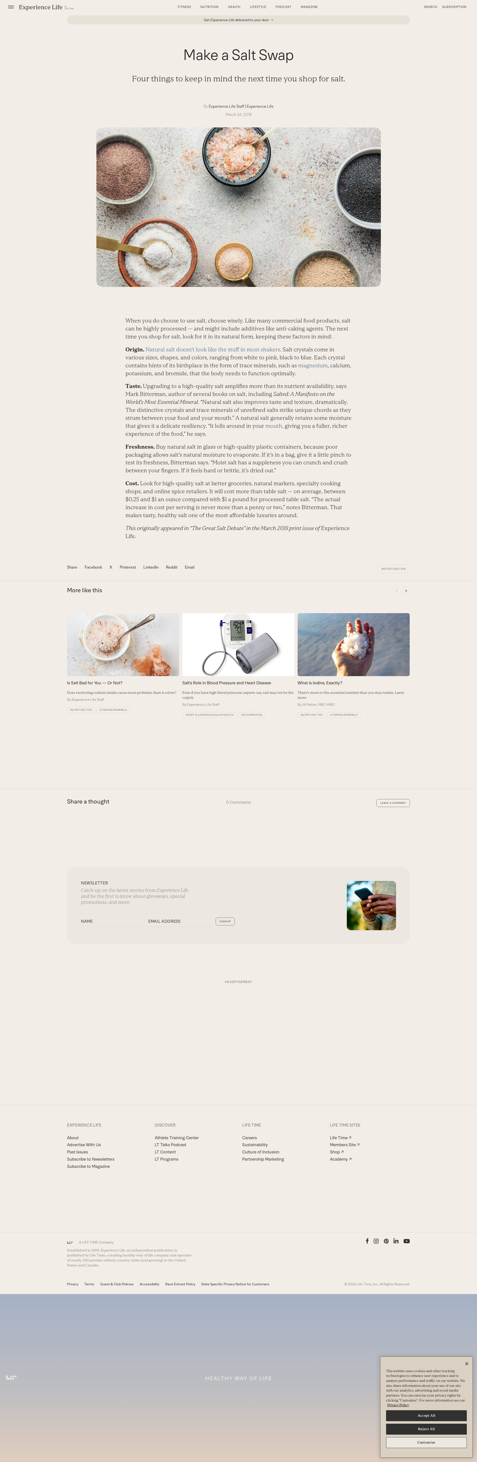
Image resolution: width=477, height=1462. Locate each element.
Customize (426, 1442)
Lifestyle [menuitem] (258, 7)
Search (430, 7)
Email (190, 567)
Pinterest (128, 567)
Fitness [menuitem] (184, 7)
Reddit (171, 567)
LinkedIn (151, 567)
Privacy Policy (398, 1405)
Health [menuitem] (234, 7)
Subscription (454, 7)
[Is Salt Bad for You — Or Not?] (123, 657)
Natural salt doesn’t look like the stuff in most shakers (213, 349)
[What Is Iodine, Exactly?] (354, 660)
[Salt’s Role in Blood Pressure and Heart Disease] (238, 660)
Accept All (427, 1415)
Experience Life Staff (226, 106)
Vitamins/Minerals (113, 709)
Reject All (426, 1429)
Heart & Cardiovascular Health (210, 714)
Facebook (93, 567)
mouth (273, 426)
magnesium (313, 365)
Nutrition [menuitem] (209, 7)
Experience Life (260, 106)
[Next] (406, 591)
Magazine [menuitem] (309, 7)
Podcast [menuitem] (283, 7)
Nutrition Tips (394, 568)
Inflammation (251, 714)
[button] (11, 7)
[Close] (466, 1363)
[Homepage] (46, 7)
